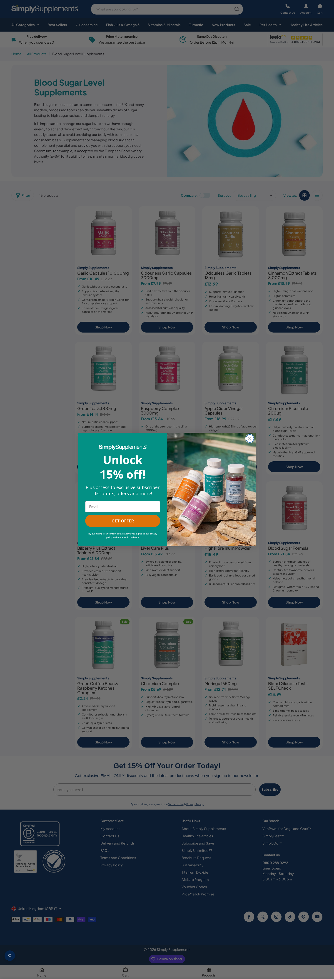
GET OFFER (123, 521)
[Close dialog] (250, 438)
